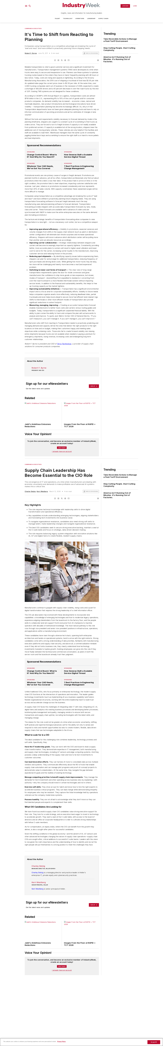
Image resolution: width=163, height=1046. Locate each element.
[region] (62, 444)
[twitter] (62, 60)
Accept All (154, 1042)
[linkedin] (58, 60)
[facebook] (55, 60)
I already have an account (62, 464)
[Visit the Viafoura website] (94, 449)
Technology (67, 18)
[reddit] (65, 60)
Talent (57, 18)
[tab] (30, 439)
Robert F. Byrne (31, 53)
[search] (29, 6)
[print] (98, 60)
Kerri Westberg (42, 504)
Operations (79, 18)
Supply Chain (103, 18)
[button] (26, 6)
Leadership (91, 18)
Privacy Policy (61, 1041)
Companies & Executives (33, 28)
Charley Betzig (30, 504)
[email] (69, 60)
